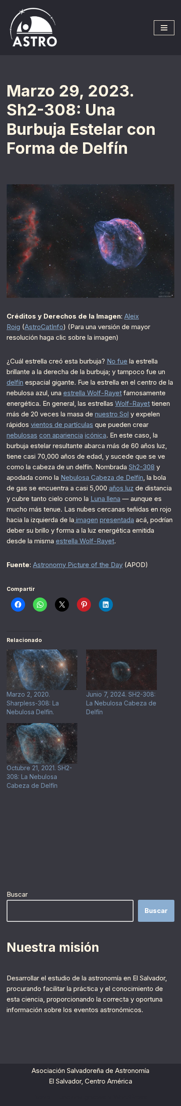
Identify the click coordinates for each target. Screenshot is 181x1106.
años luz (121, 488)
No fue (117, 361)
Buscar (17, 894)
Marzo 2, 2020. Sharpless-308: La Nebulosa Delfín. (33, 703)
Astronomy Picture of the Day (78, 564)
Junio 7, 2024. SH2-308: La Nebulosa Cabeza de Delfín (121, 703)
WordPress (130, 1097)
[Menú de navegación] (164, 27)
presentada (117, 520)
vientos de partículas (62, 424)
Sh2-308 (142, 467)
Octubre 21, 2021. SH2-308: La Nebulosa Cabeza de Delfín (39, 776)
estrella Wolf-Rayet (92, 393)
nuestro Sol (112, 414)
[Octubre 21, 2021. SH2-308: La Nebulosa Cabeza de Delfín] (42, 743)
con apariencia (61, 435)
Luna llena (105, 498)
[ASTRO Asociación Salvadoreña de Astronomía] (33, 27)
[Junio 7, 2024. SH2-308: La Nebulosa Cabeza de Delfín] (121, 669)
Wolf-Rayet (132, 403)
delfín (15, 382)
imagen (86, 520)
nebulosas (22, 435)
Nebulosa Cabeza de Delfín (102, 477)
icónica (95, 435)
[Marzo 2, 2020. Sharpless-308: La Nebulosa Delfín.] (42, 669)
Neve (42, 1097)
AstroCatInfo (44, 327)
